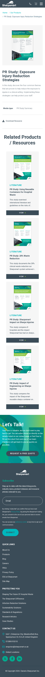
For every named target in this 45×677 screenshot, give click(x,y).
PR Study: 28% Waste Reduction (20, 257)
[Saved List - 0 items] (36, 3)
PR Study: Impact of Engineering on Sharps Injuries (20, 386)
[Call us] (30, 3)
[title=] (9, 4)
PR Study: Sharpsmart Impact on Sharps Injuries (22, 320)
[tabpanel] (22, 45)
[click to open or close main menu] (41, 4)
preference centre (21, 522)
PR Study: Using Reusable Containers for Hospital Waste (22, 192)
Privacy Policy (15, 512)
